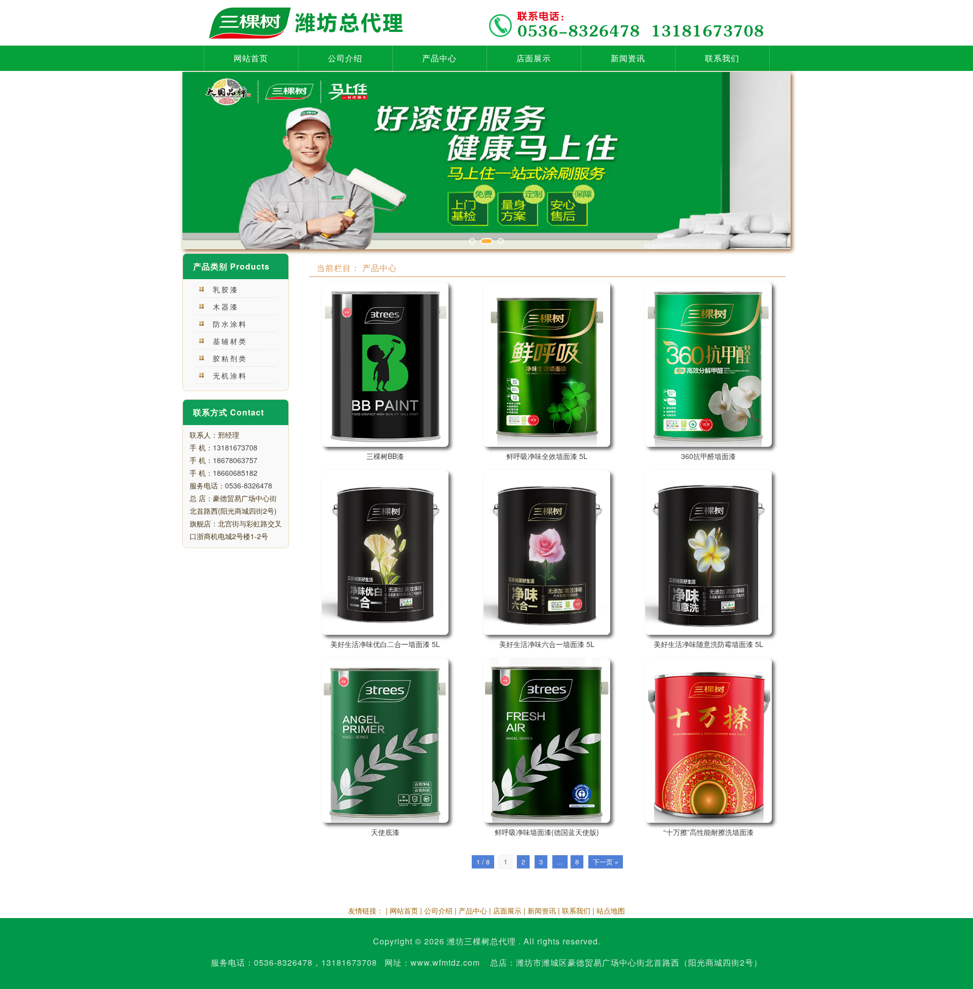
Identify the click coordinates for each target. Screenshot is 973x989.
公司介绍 (345, 58)
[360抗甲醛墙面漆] (708, 364)
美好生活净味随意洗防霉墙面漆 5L (708, 644)
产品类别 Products (231, 266)
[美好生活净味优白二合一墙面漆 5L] (385, 552)
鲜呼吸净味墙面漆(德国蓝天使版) (547, 832)
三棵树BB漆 (385, 456)
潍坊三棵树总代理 (481, 941)
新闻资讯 (628, 58)
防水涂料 (230, 324)
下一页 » (605, 861)
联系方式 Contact (228, 412)
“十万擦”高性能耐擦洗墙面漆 (708, 832)
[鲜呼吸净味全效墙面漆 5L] (546, 364)
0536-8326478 (248, 485)
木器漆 (226, 306)
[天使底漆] (385, 740)
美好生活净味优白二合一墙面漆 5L (385, 644)
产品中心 (439, 58)
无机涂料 (230, 375)
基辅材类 (230, 341)
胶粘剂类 (230, 358)
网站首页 (251, 58)
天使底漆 (385, 832)
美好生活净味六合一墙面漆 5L (546, 644)
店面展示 (533, 58)
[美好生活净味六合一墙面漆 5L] (546, 552)
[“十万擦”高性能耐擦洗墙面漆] (708, 740)
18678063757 (235, 460)
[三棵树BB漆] (385, 364)
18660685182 (235, 473)
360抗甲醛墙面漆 (708, 456)
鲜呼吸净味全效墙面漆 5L (546, 456)
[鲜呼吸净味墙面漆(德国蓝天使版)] (546, 740)
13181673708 (235, 447)
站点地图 (610, 910)
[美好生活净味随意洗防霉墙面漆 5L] (708, 552)
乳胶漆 (226, 289)
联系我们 (722, 58)
